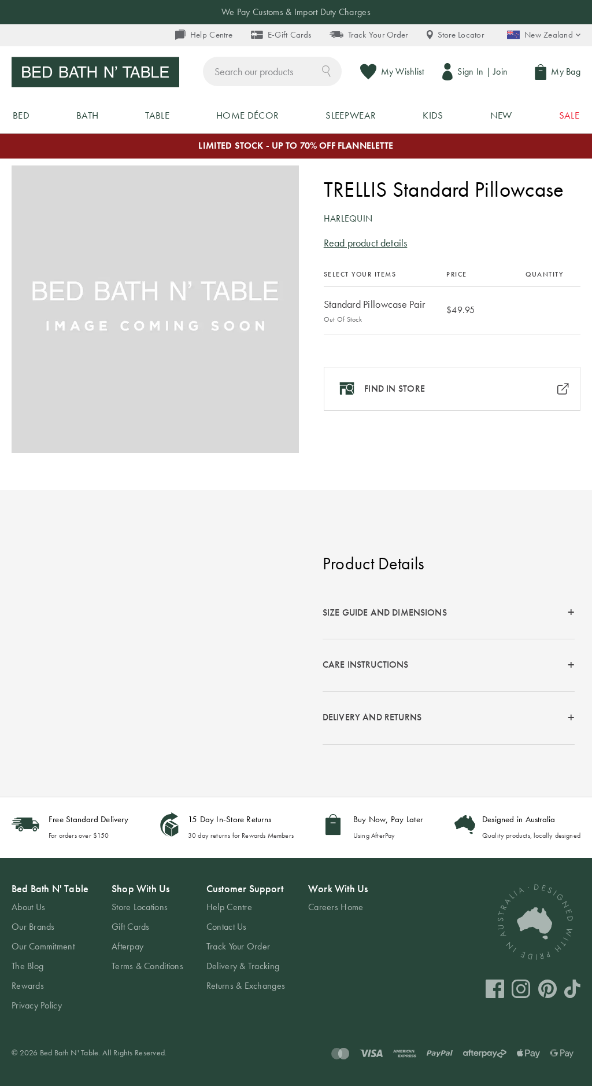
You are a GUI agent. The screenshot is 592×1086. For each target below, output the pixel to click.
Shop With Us (140, 888)
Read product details (366, 242)
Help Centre (211, 35)
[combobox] (272, 71)
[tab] (449, 613)
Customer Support (244, 888)
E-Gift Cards (289, 35)
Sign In (470, 71)
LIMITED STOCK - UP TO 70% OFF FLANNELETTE (295, 145)
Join (500, 71)
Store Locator (461, 35)
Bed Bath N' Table (50, 888)
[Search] (326, 70)
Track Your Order (378, 35)
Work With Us (338, 888)
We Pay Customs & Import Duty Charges (296, 12)
